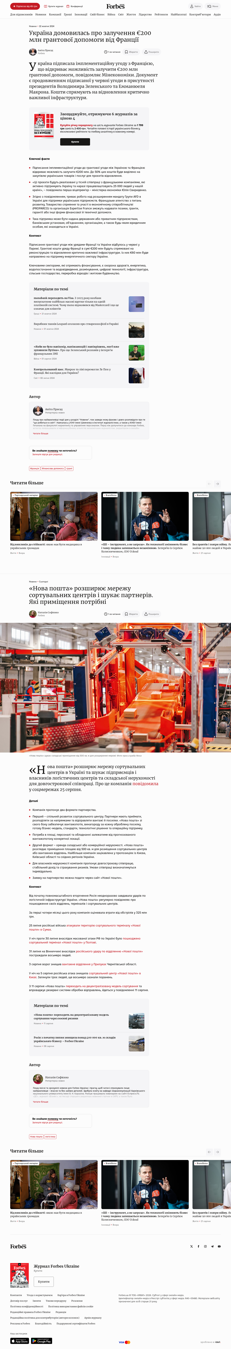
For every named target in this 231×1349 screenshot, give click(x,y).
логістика (50, 1136)
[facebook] (198, 1246)
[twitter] (191, 1246)
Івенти (37, 1300)
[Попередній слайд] (209, 1152)
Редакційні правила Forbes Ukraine (30, 1312)
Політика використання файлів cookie (70, 1306)
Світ (121, 14)
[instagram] (205, 1246)
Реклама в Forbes (20, 1323)
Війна (111, 14)
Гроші (68, 14)
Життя (131, 14)
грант (69, 468)
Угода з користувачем (39, 1295)
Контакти (16, 1295)
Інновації (81, 14)
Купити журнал (55, 6)
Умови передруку (56, 1300)
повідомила (145, 783)
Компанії (55, 14)
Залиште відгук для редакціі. (47, 454)
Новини (40, 14)
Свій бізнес (97, 14)
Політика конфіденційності (26, 1306)
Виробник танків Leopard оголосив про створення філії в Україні (76, 323)
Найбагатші (179, 14)
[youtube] (219, 1246)
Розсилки (76, 1300)
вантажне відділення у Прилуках (84, 964)
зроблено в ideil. (210, 1342)
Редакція (61, 1312)
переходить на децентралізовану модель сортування (102, 986)
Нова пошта (36, 1136)
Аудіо (217, 14)
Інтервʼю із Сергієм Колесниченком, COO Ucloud (144, 548)
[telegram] (212, 1246)
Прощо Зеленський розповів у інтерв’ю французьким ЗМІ (76, 350)
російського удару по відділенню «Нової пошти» (109, 951)
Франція (34, 468)
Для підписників (21, 14)
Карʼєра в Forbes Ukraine (71, 1295)
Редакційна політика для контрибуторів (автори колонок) (44, 1317)
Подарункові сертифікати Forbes (76, 1323)
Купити (75, 142)
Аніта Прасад (45, 50)
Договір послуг (19, 1300)
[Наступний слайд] (217, 483)
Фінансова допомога (53, 468)
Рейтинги (161, 14)
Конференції (77, 6)
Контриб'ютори (200, 14)
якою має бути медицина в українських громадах (46, 546)
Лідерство (145, 14)
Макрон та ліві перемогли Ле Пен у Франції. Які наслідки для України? (72, 371)
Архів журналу (93, 1317)
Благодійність (43, 1323)
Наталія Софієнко (48, 612)
